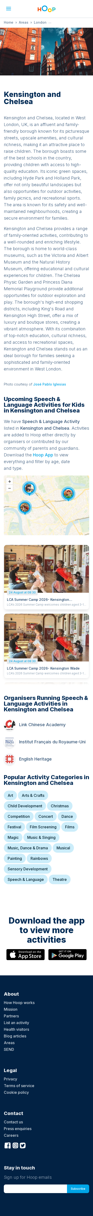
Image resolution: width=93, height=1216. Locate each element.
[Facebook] (7, 1144)
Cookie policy (16, 1092)
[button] (8, 8)
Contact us (13, 1122)
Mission (10, 1009)
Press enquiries (17, 1128)
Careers (11, 1135)
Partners (11, 1016)
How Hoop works (19, 1002)
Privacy (10, 1079)
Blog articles (15, 1036)
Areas (23, 22)
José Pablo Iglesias (49, 384)
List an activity (16, 1022)
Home (8, 22)
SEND (9, 1049)
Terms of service (19, 1085)
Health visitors (16, 1029)
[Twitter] (23, 1144)
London (40, 22)
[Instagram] (15, 1144)
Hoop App (43, 454)
